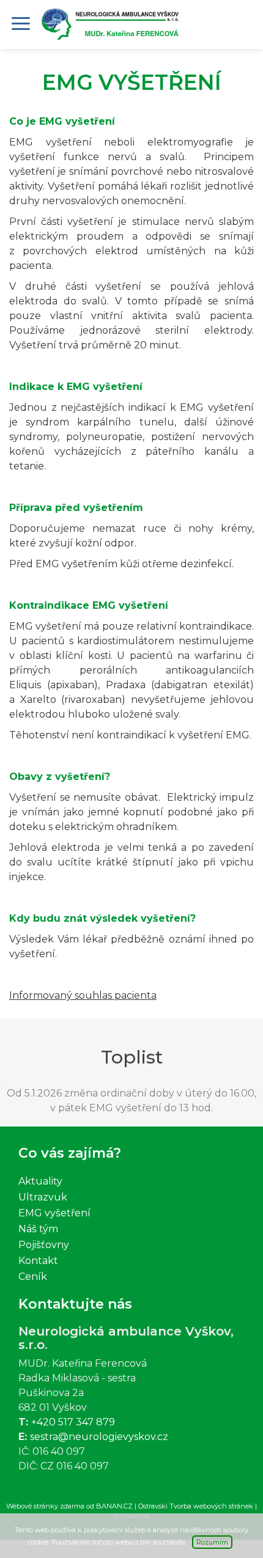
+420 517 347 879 (73, 1422)
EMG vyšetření (54, 1213)
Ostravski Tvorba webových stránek (195, 1506)
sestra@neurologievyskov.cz (99, 1436)
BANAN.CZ (114, 1506)
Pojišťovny (43, 1245)
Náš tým (38, 1229)
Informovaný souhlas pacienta (83, 995)
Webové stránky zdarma (45, 1506)
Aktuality (40, 1181)
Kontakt (38, 1260)
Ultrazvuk (42, 1197)
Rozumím (212, 1542)
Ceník (32, 1276)
